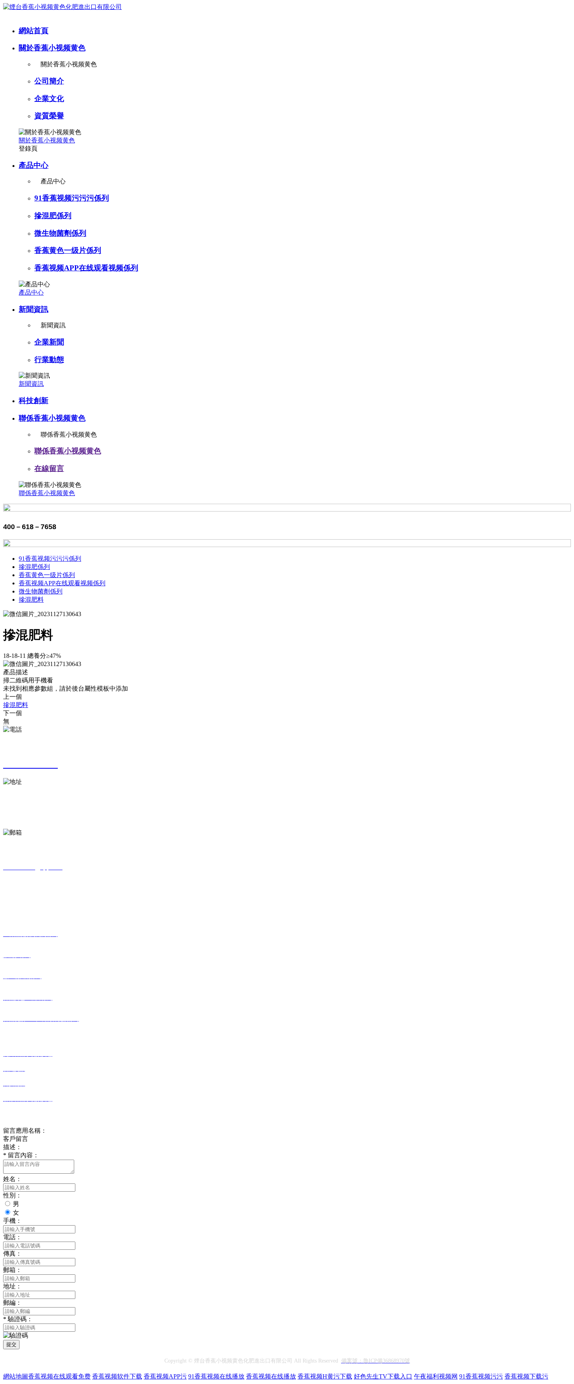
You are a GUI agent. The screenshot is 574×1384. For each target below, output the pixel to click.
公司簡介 (49, 81)
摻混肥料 (31, 599)
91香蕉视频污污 (481, 1376)
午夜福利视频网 (436, 1376)
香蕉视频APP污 (165, 1376)
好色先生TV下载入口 (383, 1376)
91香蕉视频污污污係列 (71, 198)
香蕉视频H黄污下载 (325, 1376)
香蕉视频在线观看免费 (59, 1376)
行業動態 (49, 359)
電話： (12, 1237)
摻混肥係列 (52, 215)
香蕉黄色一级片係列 (67, 250)
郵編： (12, 1302)
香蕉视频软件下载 (117, 1376)
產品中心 (33, 165)
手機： (12, 1220)
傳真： (12, 1253)
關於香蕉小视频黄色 (52, 48)
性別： (12, 1195)
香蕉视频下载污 (526, 1376)
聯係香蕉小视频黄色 (52, 418)
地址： (12, 1286)
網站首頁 (33, 31)
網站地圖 (15, 1376)
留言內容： (21, 1155)
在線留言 (49, 468)
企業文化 (49, 98)
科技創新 (33, 400)
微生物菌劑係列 (60, 233)
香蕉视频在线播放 (271, 1376)
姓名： (12, 1179)
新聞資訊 (33, 309)
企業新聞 (49, 342)
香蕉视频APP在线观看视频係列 (86, 268)
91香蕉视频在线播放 (216, 1376)
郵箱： (12, 1270)
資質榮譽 (49, 116)
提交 (11, 1344)
